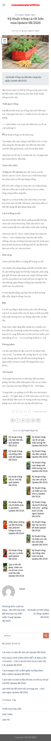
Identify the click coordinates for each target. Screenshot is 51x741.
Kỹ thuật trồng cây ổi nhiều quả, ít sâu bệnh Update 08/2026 (16, 506)
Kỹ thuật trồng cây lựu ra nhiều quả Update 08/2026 (15, 554)
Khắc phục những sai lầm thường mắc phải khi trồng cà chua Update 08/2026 (16, 528)
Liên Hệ (6, 719)
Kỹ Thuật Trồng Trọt (25, 15)
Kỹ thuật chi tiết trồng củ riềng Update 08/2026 (38, 613)
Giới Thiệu (7, 714)
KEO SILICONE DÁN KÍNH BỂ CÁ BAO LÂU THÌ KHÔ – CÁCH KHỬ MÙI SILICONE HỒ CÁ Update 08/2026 (24, 661)
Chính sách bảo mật (11, 708)
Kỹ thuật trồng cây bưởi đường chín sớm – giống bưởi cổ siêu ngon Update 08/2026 (39, 509)
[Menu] (4, 4)
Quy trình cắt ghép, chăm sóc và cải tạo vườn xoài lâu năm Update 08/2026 (16, 570)
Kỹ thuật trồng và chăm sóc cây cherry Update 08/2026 (39, 492)
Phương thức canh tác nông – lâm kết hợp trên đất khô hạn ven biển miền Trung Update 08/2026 (13, 613)
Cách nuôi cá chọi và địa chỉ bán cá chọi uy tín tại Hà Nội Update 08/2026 (25, 681)
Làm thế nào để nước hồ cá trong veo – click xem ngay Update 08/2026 (23, 690)
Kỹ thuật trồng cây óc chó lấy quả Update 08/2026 (15, 480)
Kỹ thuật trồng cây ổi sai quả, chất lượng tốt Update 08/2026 (40, 441)
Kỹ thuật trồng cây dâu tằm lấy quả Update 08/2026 (15, 441)
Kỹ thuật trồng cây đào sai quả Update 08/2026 (40, 454)
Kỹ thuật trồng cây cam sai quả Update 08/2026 (40, 479)
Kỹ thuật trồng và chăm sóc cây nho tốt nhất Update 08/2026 (40, 540)
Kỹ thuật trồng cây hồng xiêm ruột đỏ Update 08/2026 (15, 455)
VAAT (37, 31)
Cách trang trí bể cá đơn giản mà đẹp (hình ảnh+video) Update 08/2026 (22, 672)
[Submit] (46, 635)
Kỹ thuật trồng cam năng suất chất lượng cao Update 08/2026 (40, 466)
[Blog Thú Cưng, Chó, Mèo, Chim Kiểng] (25, 5)
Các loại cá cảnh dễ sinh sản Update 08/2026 (24, 652)
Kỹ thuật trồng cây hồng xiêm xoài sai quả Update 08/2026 (40, 554)
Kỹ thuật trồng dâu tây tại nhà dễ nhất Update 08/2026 (39, 526)
